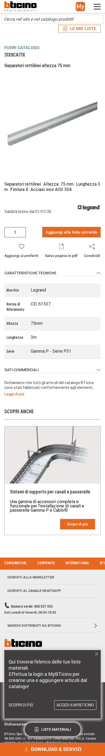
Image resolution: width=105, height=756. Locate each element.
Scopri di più (77, 524)
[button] (80, 6)
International (77, 563)
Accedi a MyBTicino (75, 705)
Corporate (46, 563)
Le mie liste (83, 28)
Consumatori (15, 563)
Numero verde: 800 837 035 (32, 607)
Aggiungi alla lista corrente (71, 232)
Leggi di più (14, 394)
